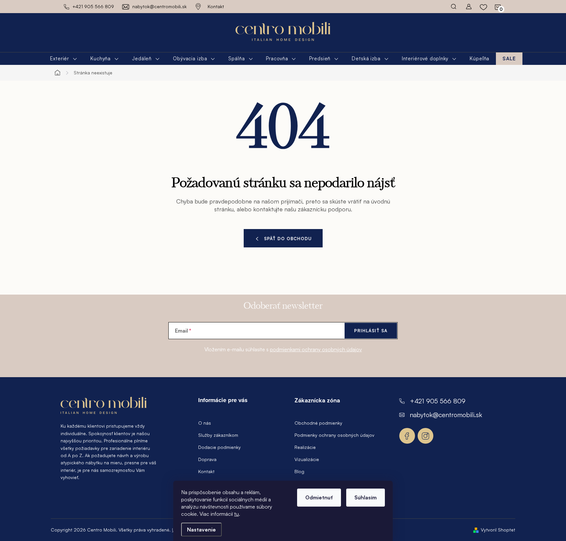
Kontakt (216, 6)
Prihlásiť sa (370, 330)
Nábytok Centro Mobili (407, 436)
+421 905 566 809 (437, 401)
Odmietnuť (319, 497)
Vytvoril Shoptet (498, 529)
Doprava (207, 459)
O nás (204, 423)
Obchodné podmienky (318, 423)
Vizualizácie (306, 459)
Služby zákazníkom (218, 435)
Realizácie (305, 447)
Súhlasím (365, 497)
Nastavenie (201, 529)
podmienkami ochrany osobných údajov (316, 349)
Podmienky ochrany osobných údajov (334, 435)
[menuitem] (64, 58)
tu (236, 514)
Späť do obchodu (288, 238)
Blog (299, 471)
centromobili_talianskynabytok (425, 436)
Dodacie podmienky (219, 447)
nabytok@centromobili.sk (446, 415)
